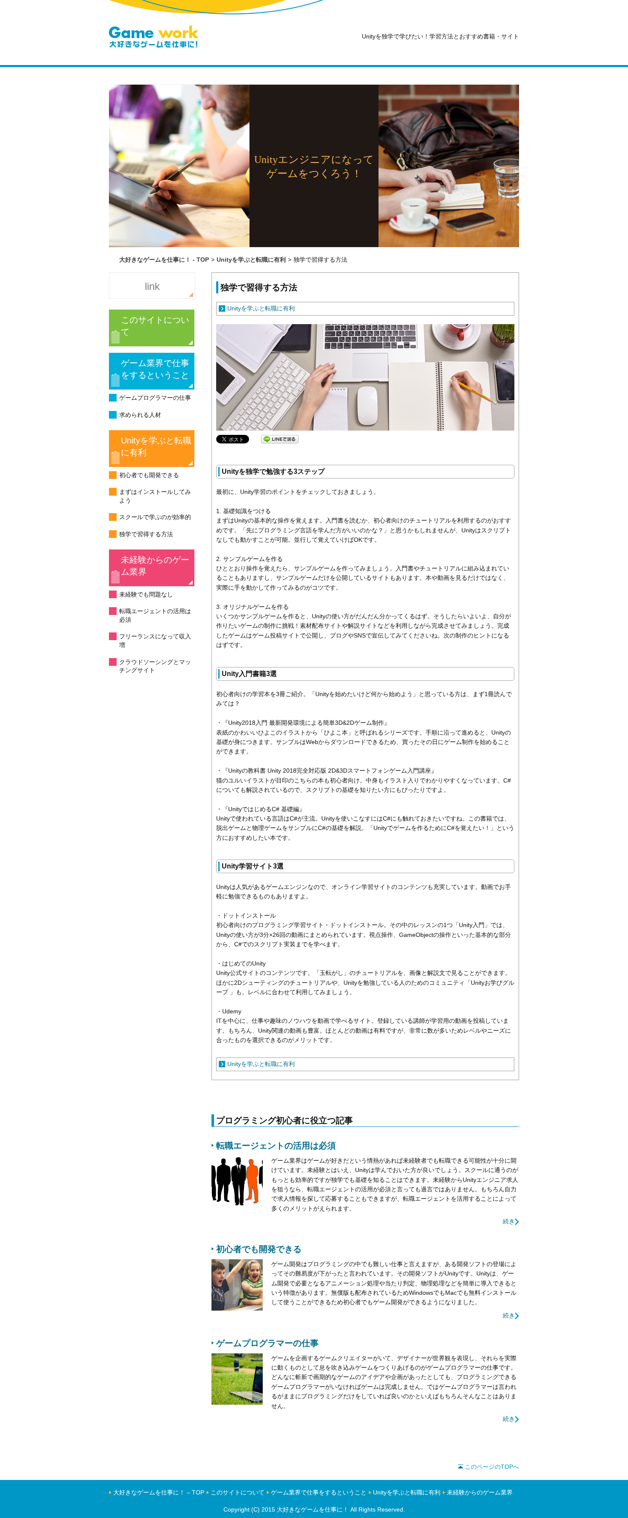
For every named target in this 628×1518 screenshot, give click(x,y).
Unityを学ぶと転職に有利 (156, 446)
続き (509, 1221)
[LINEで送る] (280, 438)
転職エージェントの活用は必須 (155, 615)
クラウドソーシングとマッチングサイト (155, 666)
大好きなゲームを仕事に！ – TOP (158, 1492)
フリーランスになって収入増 (155, 640)
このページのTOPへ (492, 1466)
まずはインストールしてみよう (155, 496)
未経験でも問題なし (146, 594)
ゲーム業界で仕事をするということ (155, 369)
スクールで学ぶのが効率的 (155, 517)
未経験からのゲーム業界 (155, 565)
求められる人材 (140, 414)
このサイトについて (155, 326)
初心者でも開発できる (149, 475)
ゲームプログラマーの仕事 (155, 397)
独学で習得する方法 (146, 534)
